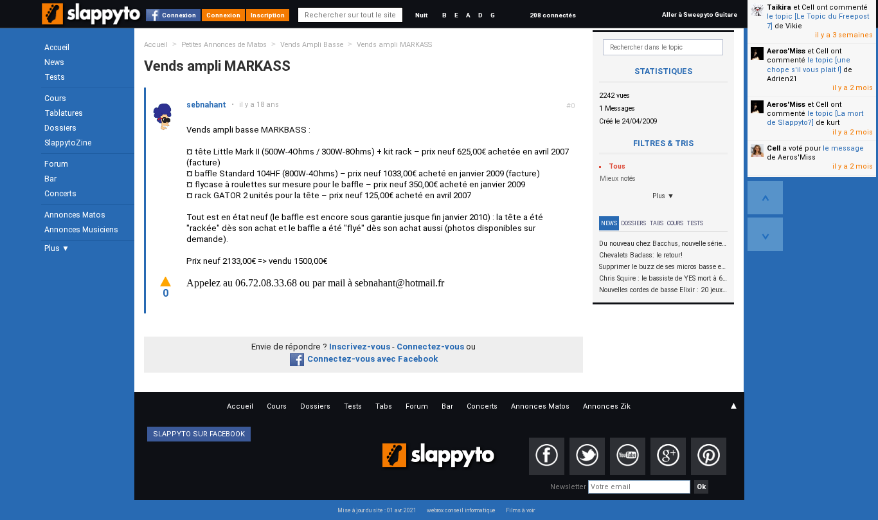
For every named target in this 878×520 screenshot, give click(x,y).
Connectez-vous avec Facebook (372, 359)
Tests (54, 77)
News (54, 62)
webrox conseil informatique (461, 510)
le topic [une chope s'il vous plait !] (808, 64)
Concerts (60, 193)
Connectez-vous (430, 346)
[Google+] (668, 456)
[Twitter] (587, 456)
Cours (55, 98)
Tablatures (63, 113)
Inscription (268, 15)
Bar (50, 178)
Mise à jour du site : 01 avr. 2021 (377, 510)
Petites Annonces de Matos (224, 45)
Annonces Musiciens (81, 229)
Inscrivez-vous (359, 346)
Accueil (56, 47)
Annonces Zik (607, 406)
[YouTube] (627, 456)
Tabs (656, 223)
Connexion (179, 15)
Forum (56, 164)
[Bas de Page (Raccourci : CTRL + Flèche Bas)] (765, 234)
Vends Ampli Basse (311, 45)
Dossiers (60, 128)
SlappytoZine (67, 142)
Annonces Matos (74, 214)
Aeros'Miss (786, 51)
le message (843, 148)
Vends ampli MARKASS (394, 45)
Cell (773, 148)
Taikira (779, 7)
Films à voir (520, 510)
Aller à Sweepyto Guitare (699, 14)
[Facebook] (546, 456)
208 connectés (553, 15)
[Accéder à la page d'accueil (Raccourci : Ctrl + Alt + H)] (92, 20)
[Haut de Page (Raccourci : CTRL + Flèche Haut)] (765, 197)
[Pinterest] (708, 456)
